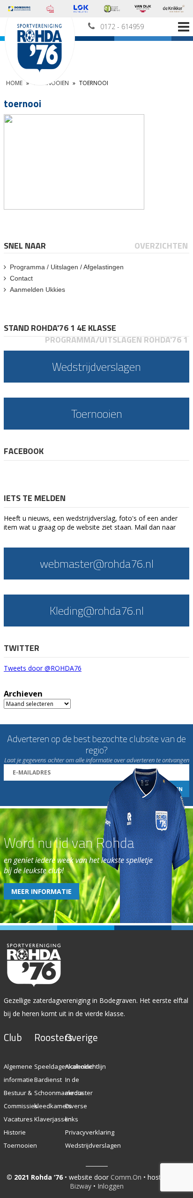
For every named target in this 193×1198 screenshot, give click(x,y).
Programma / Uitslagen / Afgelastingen (67, 267)
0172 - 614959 (122, 26)
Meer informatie (41, 891)
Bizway (80, 1186)
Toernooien (20, 1145)
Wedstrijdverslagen (93, 1145)
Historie (15, 1132)
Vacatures (18, 1119)
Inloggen (110, 1186)
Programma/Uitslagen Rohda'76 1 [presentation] (116, 339)
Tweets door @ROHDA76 (43, 668)
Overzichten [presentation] (161, 245)
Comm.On (126, 1177)
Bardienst (48, 1079)
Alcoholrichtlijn (85, 1066)
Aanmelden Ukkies (37, 289)
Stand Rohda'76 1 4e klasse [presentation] (60, 327)
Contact (21, 278)
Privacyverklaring (89, 1132)
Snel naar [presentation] (25, 245)
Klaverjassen (53, 1119)
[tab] (25, 245)
